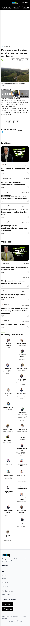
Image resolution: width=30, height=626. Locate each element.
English (4, 578)
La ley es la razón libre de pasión (13, 324)
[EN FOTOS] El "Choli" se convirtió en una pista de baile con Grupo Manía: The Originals (14, 228)
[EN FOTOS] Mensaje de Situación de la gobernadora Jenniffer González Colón (14, 212)
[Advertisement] (15, 25)
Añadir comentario (21, 131)
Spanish (4, 575)
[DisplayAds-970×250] (15, 94)
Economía (26, 7)
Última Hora (7, 7)
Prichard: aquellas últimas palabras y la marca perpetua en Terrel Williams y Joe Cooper (14, 311)
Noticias (16, 7)
